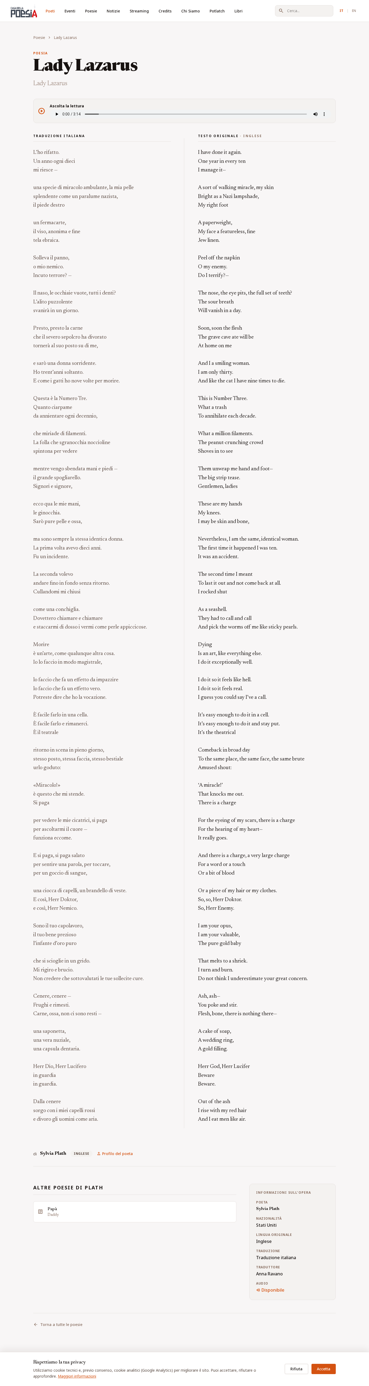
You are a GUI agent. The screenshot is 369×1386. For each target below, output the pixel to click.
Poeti (50, 11)
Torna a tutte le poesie (57, 1324)
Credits (165, 11)
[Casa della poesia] (24, 10)
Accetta (323, 1368)
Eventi (70, 11)
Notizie (113, 11)
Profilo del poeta (115, 1153)
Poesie (91, 11)
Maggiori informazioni (77, 1376)
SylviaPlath (53, 1153)
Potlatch (217, 11)
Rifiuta (296, 1368)
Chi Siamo (190, 11)
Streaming (139, 11)
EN (354, 10)
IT (341, 10)
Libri (238, 11)
